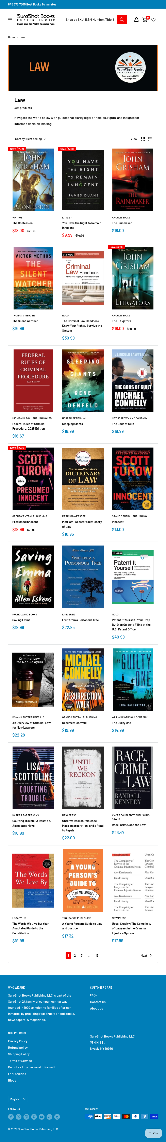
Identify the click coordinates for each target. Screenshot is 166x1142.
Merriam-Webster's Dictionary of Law (82, 524)
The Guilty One (121, 723)
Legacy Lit (19, 918)
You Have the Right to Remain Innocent (81, 225)
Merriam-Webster (74, 516)
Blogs (12, 1080)
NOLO (65, 315)
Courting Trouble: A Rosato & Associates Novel (31, 823)
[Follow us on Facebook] (11, 1117)
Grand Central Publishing (29, 516)
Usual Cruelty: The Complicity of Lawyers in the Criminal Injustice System (131, 928)
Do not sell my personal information (33, 1067)
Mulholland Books (24, 614)
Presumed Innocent (25, 522)
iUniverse (68, 614)
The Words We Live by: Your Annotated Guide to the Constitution (30, 928)
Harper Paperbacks (25, 815)
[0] (144, 19)
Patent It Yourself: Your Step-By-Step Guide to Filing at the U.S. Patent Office (131, 624)
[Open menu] (10, 19)
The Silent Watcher (25, 321)
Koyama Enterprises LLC (28, 717)
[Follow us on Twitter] (18, 1117)
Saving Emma (21, 620)
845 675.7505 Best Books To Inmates (32, 4)
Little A (67, 217)
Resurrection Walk (74, 723)
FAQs (93, 995)
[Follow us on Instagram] (26, 1117)
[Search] (122, 19)
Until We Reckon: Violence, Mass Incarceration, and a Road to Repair (82, 825)
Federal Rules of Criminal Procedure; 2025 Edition (28, 426)
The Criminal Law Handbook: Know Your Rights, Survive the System (82, 325)
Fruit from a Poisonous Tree (80, 620)
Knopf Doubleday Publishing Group (131, 817)
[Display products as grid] (143, 139)
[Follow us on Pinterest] (34, 1117)
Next (144, 955)
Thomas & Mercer (23, 315)
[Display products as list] (150, 139)
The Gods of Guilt (123, 424)
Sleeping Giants (72, 424)
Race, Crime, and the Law (129, 825)
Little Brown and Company (129, 418)
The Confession (22, 223)
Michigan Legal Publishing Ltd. (32, 418)
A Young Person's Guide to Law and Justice (82, 926)
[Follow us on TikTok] (49, 1117)
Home (12, 37)
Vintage (17, 217)
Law (22, 37)
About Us (96, 1008)
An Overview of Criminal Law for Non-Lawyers (31, 725)
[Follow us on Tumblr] (57, 1117)
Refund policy (18, 1047)
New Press (69, 815)
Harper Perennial (74, 418)
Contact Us (98, 1002)
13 (97, 955)
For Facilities (17, 1074)
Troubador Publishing (76, 918)
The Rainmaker (122, 223)
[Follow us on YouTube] (42, 1117)
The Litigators (121, 321)
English (14, 1099)
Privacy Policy (18, 1041)
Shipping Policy (19, 1054)
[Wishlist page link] (153, 19)
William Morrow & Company (130, 717)
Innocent (118, 522)
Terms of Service (20, 1060)
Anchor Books (121, 217)
